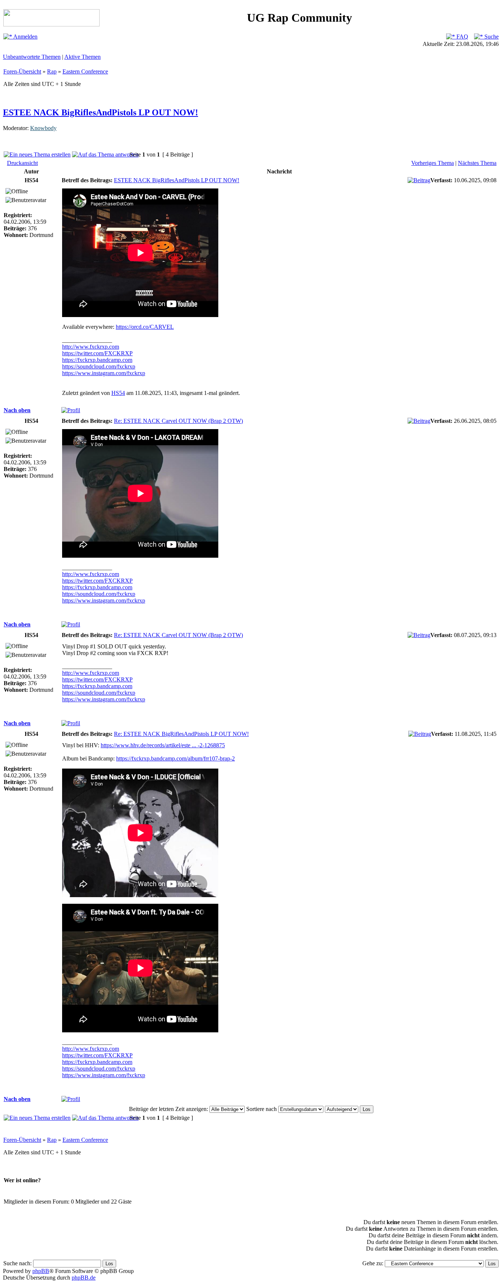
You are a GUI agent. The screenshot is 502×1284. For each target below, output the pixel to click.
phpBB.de (84, 1277)
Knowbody (43, 128)
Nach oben (17, 410)
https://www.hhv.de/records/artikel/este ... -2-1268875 (163, 745)
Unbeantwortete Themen (32, 57)
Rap (52, 71)
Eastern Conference (85, 71)
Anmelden (24, 36)
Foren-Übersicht (22, 71)
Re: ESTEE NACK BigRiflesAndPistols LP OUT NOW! (181, 734)
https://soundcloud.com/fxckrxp (98, 366)
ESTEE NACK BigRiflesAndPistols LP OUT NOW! (100, 112)
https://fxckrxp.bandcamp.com (97, 360)
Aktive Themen (82, 57)
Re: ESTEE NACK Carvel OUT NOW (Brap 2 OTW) (178, 421)
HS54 (118, 393)
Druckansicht (22, 163)
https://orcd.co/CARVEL (145, 327)
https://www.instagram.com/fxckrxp (103, 373)
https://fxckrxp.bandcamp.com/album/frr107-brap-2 (175, 758)
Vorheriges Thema (432, 163)
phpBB (40, 1271)
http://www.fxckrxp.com (90, 347)
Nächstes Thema (477, 163)
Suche (491, 36)
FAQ (461, 36)
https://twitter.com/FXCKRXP (97, 353)
